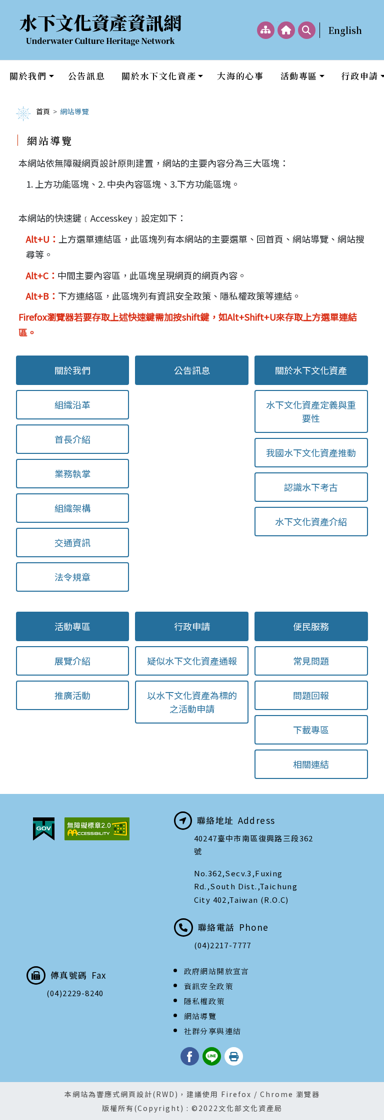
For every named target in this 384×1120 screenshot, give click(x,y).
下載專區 (311, 729)
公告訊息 (86, 75)
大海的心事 (240, 75)
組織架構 (72, 507)
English (345, 29)
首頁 (43, 111)
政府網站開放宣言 (217, 971)
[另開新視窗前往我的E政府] (44, 829)
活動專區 (299, 75)
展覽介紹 (72, 660)
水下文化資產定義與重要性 (311, 411)
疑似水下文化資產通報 (192, 660)
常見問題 (311, 660)
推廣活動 (72, 695)
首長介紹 (72, 438)
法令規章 (72, 576)
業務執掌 (72, 473)
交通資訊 (72, 542)
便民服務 (311, 626)
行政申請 (192, 626)
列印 (233, 1056)
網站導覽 (200, 1016)
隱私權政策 (204, 1001)
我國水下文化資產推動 (311, 452)
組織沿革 (72, 404)
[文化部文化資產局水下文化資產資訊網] (101, 29)
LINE (211, 1056)
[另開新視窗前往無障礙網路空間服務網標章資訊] (97, 829)
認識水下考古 (311, 486)
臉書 (189, 1056)
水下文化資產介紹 (311, 521)
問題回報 (311, 695)
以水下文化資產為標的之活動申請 (192, 702)
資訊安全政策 (208, 986)
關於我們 (28, 75)
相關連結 (311, 763)
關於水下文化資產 (159, 75)
